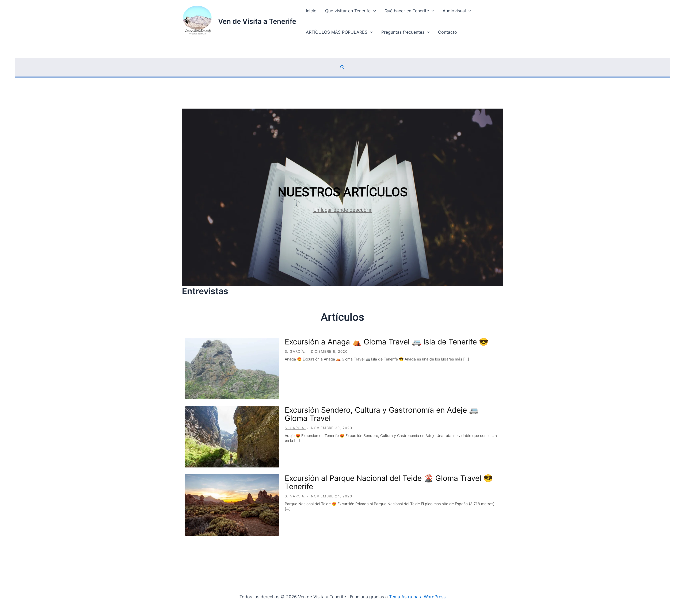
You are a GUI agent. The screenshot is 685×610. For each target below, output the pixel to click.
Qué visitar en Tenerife (348, 10)
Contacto (447, 32)
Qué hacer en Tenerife (407, 10)
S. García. (295, 351)
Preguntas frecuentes (402, 32)
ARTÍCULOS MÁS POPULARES (336, 32)
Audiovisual (454, 10)
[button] (373, 10)
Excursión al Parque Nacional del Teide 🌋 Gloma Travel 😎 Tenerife (389, 482)
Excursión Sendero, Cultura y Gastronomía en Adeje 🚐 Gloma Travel (381, 414)
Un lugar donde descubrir (342, 210)
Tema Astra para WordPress (417, 596)
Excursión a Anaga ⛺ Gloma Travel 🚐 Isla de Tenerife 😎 (386, 341)
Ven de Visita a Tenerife (257, 21)
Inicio (311, 10)
